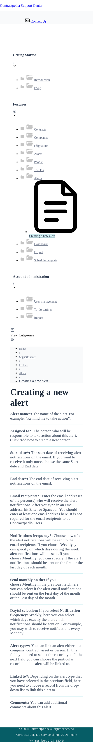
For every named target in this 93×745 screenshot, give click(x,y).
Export (38, 252)
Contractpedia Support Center (21, 5)
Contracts (40, 129)
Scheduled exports (45, 260)
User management (45, 301)
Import (38, 318)
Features (23, 365)
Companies (41, 137)
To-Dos (39, 170)
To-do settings (43, 309)
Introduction (42, 80)
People (38, 162)
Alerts (38, 178)
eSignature (41, 145)
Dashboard (41, 244)
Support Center (27, 357)
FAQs (37, 88)
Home (22, 348)
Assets (38, 154)
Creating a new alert (42, 236)
